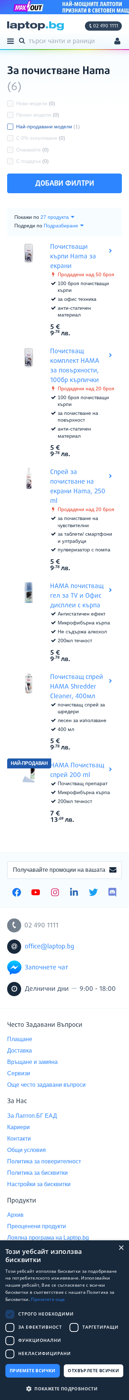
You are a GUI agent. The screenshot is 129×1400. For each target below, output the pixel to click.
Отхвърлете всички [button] (93, 1371)
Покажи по (26, 217)
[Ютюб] (35, 893)
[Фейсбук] (16, 893)
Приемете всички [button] (33, 1371)
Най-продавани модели (48, 126)
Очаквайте (32, 150)
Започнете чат (46, 968)
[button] (64, 1388)
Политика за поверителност (44, 1161)
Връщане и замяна (32, 1062)
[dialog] (64, 1320)
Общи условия (26, 1150)
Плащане (19, 1039)
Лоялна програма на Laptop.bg (48, 1238)
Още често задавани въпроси (46, 1085)
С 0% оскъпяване (40, 138)
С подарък (32, 161)
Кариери (18, 1127)
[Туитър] (93, 893)
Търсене (23, 40)
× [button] (121, 1248)
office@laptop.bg (49, 947)
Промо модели (37, 115)
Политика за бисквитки (37, 1173)
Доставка (19, 1051)
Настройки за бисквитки (39, 1184)
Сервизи (18, 1073)
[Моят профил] (117, 41)
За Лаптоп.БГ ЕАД (32, 1116)
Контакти (19, 1139)
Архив (15, 1215)
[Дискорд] (112, 893)
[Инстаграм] (55, 893)
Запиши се (112, 870)
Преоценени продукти (36, 1226)
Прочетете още (48, 1299)
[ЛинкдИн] (74, 893)
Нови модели (35, 103)
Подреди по (28, 225)
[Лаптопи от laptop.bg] (35, 25)
